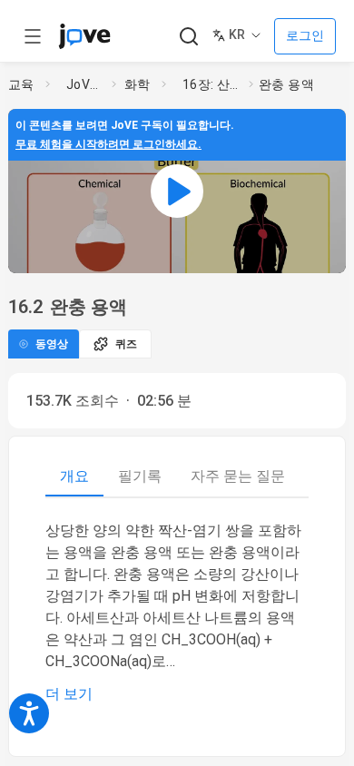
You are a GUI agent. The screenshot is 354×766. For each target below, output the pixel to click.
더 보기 (69, 693)
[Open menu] (32, 36)
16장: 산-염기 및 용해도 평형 (212, 84)
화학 (137, 84)
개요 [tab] (74, 476)
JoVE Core (85, 84)
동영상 (51, 344)
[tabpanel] (177, 612)
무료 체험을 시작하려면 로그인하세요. (108, 144)
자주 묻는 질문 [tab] (238, 476)
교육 (21, 84)
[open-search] (188, 37)
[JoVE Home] (84, 36)
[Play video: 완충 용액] (177, 191)
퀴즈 (126, 344)
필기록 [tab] (140, 476)
